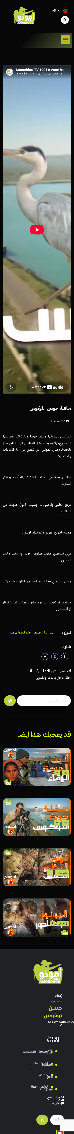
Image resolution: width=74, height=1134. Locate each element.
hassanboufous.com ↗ (55, 1024)
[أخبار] (57, 1077)
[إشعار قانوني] (53, 1064)
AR (54, 10)
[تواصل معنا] (53, 1087)
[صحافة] (53, 1075)
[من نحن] (57, 1051)
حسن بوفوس (55, 1012)
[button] (65, 39)
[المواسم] (57, 1064)
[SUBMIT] (42, 1120)
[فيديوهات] (57, 1089)
